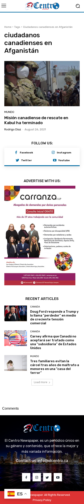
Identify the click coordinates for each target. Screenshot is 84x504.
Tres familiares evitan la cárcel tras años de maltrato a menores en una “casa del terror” (54, 367)
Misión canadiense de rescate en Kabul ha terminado (36, 120)
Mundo (9, 112)
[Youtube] (55, 160)
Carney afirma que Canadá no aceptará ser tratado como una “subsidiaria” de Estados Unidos (53, 342)
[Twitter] (17, 160)
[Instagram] (53, 153)
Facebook (26, 152)
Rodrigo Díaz (12, 129)
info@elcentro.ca (52, 460)
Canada (35, 307)
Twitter (26, 160)
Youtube (64, 160)
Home (7, 26)
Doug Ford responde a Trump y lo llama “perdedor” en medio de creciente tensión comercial (54, 317)
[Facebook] (16, 153)
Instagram (64, 152)
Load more (40, 382)
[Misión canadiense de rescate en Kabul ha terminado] (42, 83)
